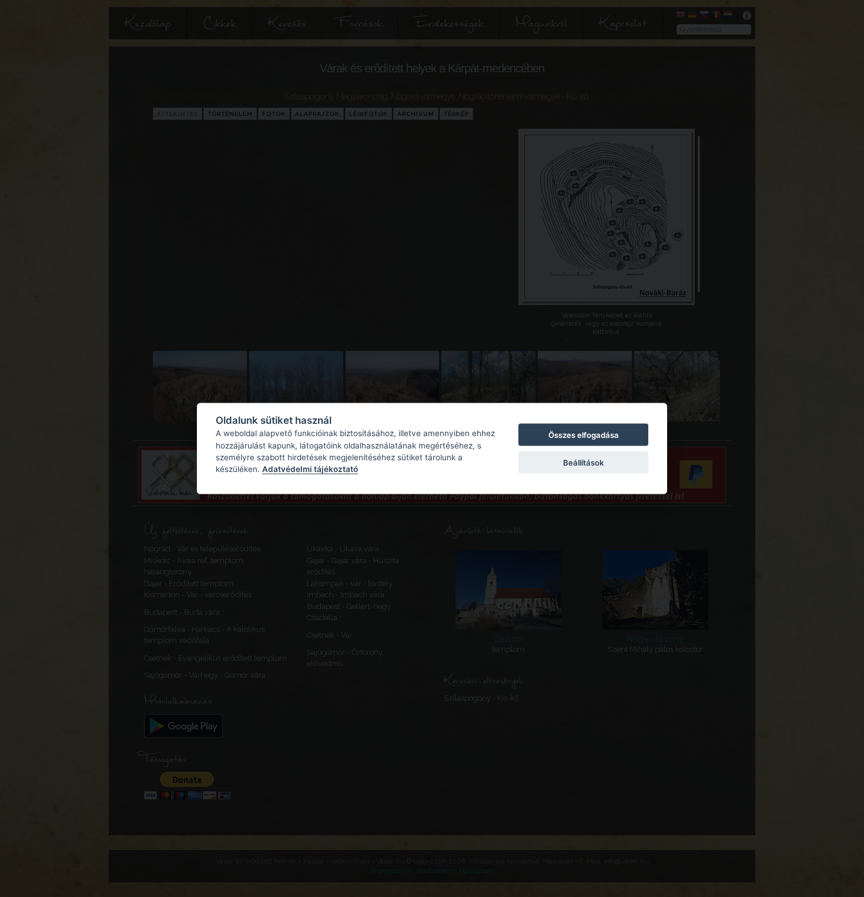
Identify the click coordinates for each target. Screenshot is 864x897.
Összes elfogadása (583, 435)
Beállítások (583, 462)
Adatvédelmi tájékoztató (310, 469)
